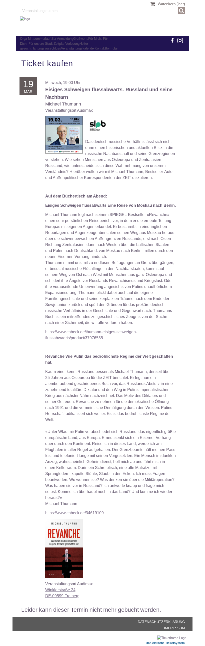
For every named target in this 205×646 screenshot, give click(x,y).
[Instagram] (180, 40)
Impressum (174, 628)
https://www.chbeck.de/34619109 (74, 513)
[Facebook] (172, 40)
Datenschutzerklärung (161, 622)
